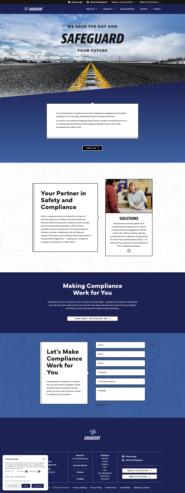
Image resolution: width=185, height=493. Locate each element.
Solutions (107, 9)
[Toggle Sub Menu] (97, 9)
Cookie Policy (111, 488)
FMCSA (104, 459)
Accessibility (125, 488)
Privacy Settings (80, 488)
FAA (105, 470)
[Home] (33, 9)
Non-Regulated (105, 473)
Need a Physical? (149, 2)
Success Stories (127, 9)
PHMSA (104, 464)
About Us (90, 9)
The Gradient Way (80, 459)
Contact (157, 9)
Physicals (105, 479)
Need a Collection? (123, 2)
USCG (104, 462)
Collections (105, 476)
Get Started (100, 405)
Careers (143, 9)
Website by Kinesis (142, 488)
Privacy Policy (96, 488)
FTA (104, 467)
